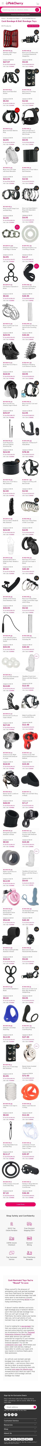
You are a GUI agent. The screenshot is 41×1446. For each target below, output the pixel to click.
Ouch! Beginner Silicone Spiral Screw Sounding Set (29, 327)
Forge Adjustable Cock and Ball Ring (10, 1145)
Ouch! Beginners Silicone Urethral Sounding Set (8, 444)
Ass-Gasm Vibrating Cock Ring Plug (28, 1028)
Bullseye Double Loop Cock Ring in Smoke (29, 248)
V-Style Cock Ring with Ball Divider (29, 482)
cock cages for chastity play (22, 1369)
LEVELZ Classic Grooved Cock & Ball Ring (11, 1184)
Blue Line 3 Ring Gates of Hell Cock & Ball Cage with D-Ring (30, 600)
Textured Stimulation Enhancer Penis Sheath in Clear (11, 561)
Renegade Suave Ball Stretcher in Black (9, 833)
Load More (20, 1204)
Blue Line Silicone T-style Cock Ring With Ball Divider (28, 132)
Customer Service (11, 1421)
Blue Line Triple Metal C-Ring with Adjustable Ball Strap (30, 210)
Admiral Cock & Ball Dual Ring (9, 1028)
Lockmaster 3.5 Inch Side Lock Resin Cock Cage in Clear (29, 1146)
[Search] (37, 10)
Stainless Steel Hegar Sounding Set (10, 53)
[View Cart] (37, 3)
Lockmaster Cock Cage (13, 1345)
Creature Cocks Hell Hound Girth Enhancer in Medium (29, 756)
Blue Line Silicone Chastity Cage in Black (10, 404)
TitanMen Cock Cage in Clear (10, 1106)
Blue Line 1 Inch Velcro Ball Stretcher (10, 482)
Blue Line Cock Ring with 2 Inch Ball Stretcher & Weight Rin (30, 54)
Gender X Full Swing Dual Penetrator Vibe (9, 599)
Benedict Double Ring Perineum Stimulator (29, 287)
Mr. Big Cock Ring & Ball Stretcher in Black (10, 950)
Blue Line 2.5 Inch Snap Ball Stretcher (10, 1067)
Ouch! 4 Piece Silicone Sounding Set (29, 638)
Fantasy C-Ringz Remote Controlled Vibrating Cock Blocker (30, 1185)
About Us (8, 1433)
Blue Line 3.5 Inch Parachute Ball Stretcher (29, 950)
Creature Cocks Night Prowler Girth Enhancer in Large (10, 756)
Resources (8, 1425)
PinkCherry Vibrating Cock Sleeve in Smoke (29, 365)
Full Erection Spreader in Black (10, 287)
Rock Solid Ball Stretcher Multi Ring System (11, 677)
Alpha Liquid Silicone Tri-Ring (29, 1106)
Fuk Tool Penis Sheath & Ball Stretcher (10, 521)
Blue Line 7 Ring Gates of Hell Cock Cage (29, 521)
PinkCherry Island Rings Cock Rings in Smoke (10, 248)
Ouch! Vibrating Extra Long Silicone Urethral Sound (10, 639)
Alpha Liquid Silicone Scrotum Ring (9, 872)
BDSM (26, 1300)
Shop (6, 1429)
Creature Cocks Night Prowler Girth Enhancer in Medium (29, 834)
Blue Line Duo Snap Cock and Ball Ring (11, 209)
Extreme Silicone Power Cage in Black (10, 716)
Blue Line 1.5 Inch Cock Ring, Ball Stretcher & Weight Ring (29, 990)
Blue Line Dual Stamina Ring (10, 131)
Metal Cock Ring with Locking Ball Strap (28, 716)
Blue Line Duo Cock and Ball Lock (29, 404)
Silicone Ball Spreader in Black (10, 989)
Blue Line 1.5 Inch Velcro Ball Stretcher (30, 170)
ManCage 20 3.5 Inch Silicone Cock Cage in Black (29, 561)
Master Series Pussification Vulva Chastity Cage (9, 912)
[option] (20, 14)
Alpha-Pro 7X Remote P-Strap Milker (30, 443)
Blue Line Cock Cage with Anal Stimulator (9, 170)
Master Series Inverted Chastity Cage (29, 1067)
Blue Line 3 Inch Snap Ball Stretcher (29, 92)
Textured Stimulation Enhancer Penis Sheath (20, 1333)
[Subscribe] (35, 1407)
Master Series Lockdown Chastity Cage (10, 794)
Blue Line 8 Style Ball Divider (10, 92)
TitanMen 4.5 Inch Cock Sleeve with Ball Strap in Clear (30, 873)
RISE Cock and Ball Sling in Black (30, 794)
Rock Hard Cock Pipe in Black (10, 365)
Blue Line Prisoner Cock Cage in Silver (10, 326)
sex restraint (26, 1326)
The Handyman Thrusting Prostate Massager (30, 911)
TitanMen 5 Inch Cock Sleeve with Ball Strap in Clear (30, 678)
